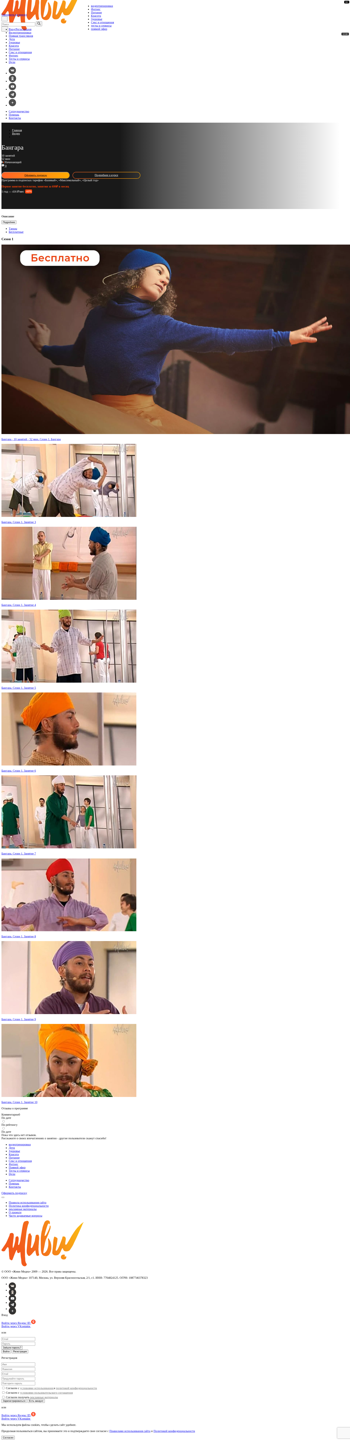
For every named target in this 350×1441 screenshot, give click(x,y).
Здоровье (96, 19)
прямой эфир (99, 28)
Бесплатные (16, 231)
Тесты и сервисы (19, 58)
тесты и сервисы (101, 25)
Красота (96, 15)
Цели (12, 62)
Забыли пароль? (12, 1347)
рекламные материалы (23, 1209)
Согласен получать (31, 1397)
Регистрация (20, 1351)
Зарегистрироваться (14, 1401)
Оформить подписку (14, 14)
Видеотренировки (20, 32)
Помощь (14, 114)
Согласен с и (51, 1388)
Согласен (8, 1437)
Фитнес (95, 9)
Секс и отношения (102, 22)
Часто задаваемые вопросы (25, 1215)
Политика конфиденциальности (29, 1205)
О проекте (15, 1212)
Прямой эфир (17, 1167)
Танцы (13, 228)
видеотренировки (102, 5)
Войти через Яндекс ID (16, 1323)
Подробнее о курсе (106, 175)
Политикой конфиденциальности (174, 1431)
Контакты (15, 118)
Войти (6, 1351)
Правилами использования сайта (129, 1431)
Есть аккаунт (36, 1401)
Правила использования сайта (27, 1202)
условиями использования (37, 1388)
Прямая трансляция (21, 35)
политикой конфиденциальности (76, 1388)
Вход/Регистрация (20, 29)
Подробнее (9, 222)
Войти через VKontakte (16, 1326)
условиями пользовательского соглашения (46, 1392)
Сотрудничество (19, 111)
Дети (12, 39)
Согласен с (39, 1392)
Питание (96, 12)
